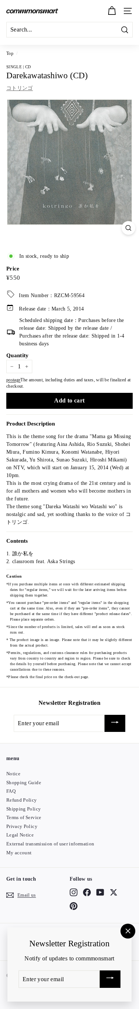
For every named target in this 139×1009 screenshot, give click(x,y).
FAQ (11, 791)
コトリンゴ (19, 88)
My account (19, 852)
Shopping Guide (23, 782)
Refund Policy (21, 800)
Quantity (17, 355)
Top (9, 53)
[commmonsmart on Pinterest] (73, 906)
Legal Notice (20, 835)
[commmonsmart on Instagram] (73, 892)
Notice (13, 773)
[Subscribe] (115, 723)
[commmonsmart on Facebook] (87, 892)
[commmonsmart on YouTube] (100, 892)
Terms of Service (24, 817)
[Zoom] (128, 228)
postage (13, 379)
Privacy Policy (21, 826)
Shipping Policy (23, 809)
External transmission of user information (50, 844)
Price (13, 269)
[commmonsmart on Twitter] (114, 892)
